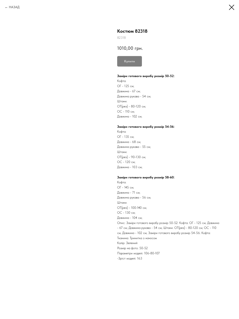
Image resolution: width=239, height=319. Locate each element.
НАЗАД (14, 7)
